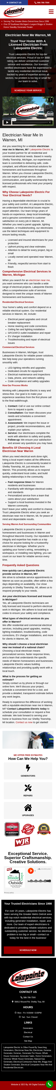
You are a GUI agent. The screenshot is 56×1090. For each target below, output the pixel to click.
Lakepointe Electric (40, 149)
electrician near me (39, 280)
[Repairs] (28, 787)
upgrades (28, 815)
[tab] (28, 1057)
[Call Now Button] (49, 1084)
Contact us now (24, 722)
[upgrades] (28, 807)
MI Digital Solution (37, 1084)
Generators (28, 776)
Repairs (28, 795)
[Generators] (28, 768)
